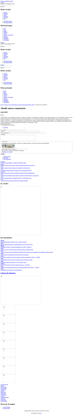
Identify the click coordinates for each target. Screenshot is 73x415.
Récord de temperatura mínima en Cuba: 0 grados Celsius (13, 262)
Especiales (5, 37)
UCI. (40, 413)
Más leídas (5, 157)
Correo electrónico (5, 133)
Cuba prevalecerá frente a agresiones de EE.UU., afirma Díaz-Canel (16, 178)
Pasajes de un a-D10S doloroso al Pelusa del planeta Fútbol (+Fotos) (19, 104)
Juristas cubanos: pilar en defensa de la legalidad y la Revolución (15, 168)
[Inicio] (2, 2)
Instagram (5, 13)
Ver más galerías (4, 384)
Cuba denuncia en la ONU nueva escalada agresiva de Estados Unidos (16, 259)
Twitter (5, 15)
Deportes (5, 32)
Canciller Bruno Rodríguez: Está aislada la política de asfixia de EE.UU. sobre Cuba (20, 175)
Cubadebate (3, 389)
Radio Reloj (3, 392)
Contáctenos (6, 40)
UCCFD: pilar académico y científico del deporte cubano (13, 162)
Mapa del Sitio (6, 408)
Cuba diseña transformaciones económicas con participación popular (16, 170)
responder (5, 127)
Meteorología (4, 387)
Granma (2, 396)
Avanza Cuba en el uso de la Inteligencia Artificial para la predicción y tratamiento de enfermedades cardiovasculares (27, 252)
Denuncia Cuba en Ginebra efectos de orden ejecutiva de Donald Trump (17, 249)
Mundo (5, 31)
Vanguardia (3, 393)
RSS (4, 18)
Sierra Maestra (4, 401)
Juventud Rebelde (5, 397)
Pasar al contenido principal (7, 1)
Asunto (2, 131)
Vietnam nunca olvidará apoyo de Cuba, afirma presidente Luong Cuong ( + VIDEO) (20, 267)
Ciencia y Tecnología (8, 35)
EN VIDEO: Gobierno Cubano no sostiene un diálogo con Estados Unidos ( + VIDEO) (20, 257)
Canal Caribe (3, 388)
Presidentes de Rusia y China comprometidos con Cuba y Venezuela (16, 247)
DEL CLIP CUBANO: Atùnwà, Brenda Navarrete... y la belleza (15, 265)
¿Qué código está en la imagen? (9, 149)
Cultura (5, 33)
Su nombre (3, 130)
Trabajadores (3, 394)
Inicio (4, 28)
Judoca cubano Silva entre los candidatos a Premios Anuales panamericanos (18, 173)
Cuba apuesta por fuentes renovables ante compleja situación (14, 180)
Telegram (5, 17)
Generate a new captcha (7, 151)
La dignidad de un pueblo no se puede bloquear (11, 270)
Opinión (5, 36)
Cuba (4, 29)
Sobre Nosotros (6, 407)
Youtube (5, 12)
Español (10, 22)
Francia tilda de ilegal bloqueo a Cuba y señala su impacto (14, 242)
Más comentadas (7, 159)
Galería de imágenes (8, 273)
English (10, 21)
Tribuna (2, 390)
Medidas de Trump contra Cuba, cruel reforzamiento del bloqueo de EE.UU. (18, 165)
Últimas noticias (7, 156)
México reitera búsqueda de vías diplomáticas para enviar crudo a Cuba (17, 244)
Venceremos (3, 399)
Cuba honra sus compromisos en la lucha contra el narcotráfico (15, 254)
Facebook (5, 16)
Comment (3, 134)
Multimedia (6, 38)
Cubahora (3, 398)
